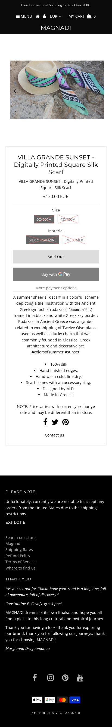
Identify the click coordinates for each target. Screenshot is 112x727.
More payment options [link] (56, 287)
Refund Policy (17, 555)
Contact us (54, 435)
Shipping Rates (19, 549)
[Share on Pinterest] (65, 423)
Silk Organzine (43, 240)
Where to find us (20, 568)
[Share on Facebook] (45, 423)
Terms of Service (20, 561)
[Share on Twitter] (54, 423)
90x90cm (44, 219)
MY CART (82, 16)
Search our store (20, 537)
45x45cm (68, 219)
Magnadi (56, 28)
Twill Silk (74, 240)
